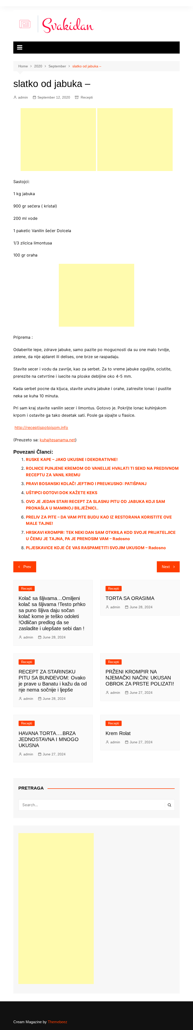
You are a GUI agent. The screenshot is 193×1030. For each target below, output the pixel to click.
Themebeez (57, 1022)
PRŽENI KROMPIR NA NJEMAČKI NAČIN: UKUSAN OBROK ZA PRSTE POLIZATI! (140, 677)
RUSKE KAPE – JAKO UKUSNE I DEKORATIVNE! (72, 459)
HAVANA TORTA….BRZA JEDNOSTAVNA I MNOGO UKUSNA (49, 739)
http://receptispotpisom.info (41, 427)
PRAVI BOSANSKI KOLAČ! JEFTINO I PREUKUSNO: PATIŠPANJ (86, 483)
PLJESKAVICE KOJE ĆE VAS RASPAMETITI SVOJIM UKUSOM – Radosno (96, 547)
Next (166, 567)
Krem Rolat (118, 733)
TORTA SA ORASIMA (130, 598)
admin (23, 97)
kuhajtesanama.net (57, 439)
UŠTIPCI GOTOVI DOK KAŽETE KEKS (61, 492)
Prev (27, 567)
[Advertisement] (58, 139)
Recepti (87, 97)
